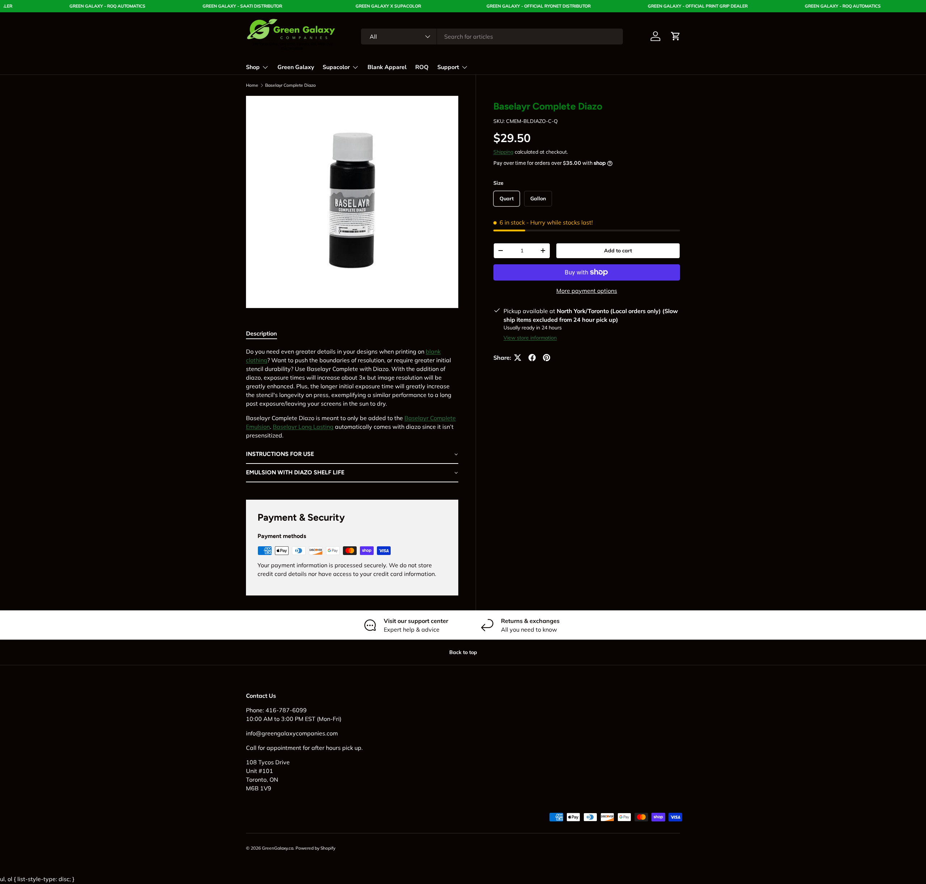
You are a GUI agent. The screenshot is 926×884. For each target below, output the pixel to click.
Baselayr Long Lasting (303, 426)
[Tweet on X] (517, 357)
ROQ (422, 67)
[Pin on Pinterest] (546, 357)
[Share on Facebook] (532, 357)
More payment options (586, 290)
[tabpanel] (352, 414)
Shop (253, 67)
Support (448, 67)
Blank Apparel (387, 67)
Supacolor (336, 67)
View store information (530, 337)
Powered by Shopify (315, 848)
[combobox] (492, 36)
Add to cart (618, 250)
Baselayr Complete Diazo (290, 85)
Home (252, 85)
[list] (352, 202)
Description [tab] (261, 333)
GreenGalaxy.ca (277, 848)
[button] (676, 36)
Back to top (463, 652)
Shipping (503, 152)
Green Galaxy (295, 67)
